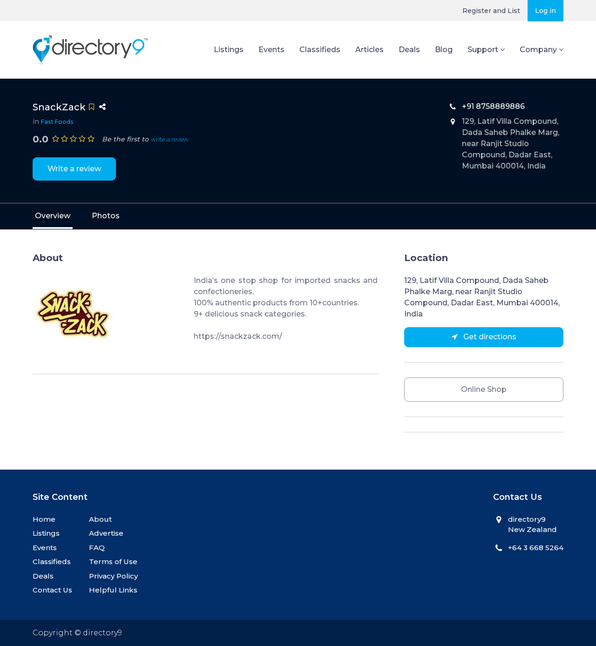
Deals (409, 49)
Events (271, 49)
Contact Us (52, 589)
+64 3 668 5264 (535, 547)
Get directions (488, 336)
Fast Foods (57, 121)
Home (44, 519)
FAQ (97, 547)
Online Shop (484, 389)
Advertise (106, 533)
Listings (229, 49)
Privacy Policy (113, 576)
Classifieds (319, 49)
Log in (545, 11)
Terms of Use (113, 561)
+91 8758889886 (493, 106)
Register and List (491, 10)
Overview (52, 215)
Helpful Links (113, 589)
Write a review (74, 168)
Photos (106, 215)
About (100, 519)
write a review (170, 139)
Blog (444, 49)
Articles (369, 49)
